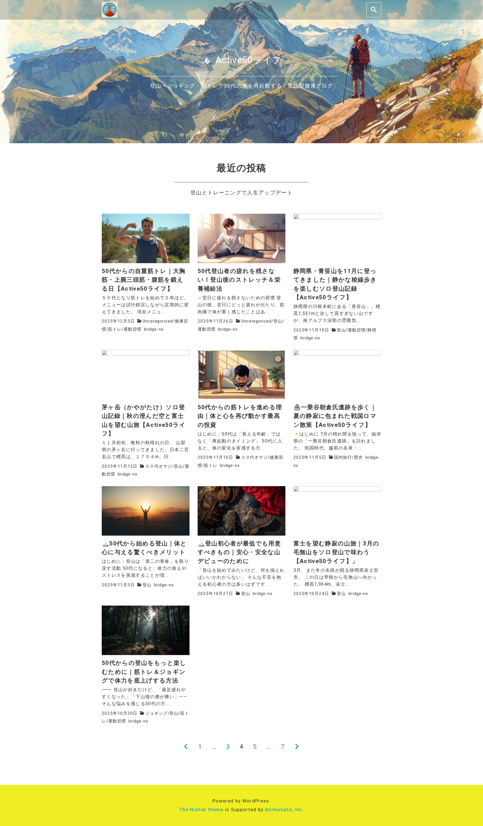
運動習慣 (132, 329)
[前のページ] (186, 747)
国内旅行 (343, 457)
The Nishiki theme (201, 809)
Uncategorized (158, 321)
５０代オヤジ (158, 466)
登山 (277, 321)
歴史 (358, 457)
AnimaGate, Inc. (284, 809)
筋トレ (115, 329)
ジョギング (156, 713)
